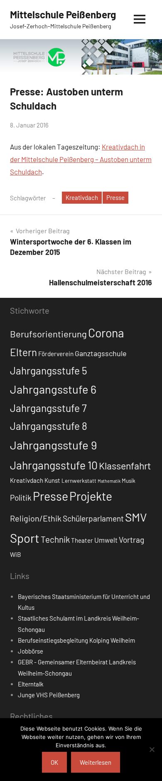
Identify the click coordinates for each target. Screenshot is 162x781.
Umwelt (106, 540)
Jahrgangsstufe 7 (48, 408)
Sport (24, 538)
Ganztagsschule (101, 353)
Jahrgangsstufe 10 (54, 465)
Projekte (90, 496)
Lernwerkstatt (78, 480)
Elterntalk (31, 684)
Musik (128, 480)
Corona (106, 333)
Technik (55, 539)
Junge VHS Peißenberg (49, 695)
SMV (136, 517)
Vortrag (131, 539)
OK (54, 762)
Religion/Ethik (35, 518)
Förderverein (56, 353)
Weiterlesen (95, 762)
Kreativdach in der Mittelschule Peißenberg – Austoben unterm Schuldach (81, 159)
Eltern (23, 352)
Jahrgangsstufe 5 (48, 370)
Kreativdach (82, 197)
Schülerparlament (93, 518)
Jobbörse (30, 651)
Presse (115, 197)
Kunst (52, 480)
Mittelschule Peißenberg (63, 14)
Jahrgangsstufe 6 (53, 389)
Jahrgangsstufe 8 (48, 425)
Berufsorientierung (48, 333)
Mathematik (109, 481)
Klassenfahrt (125, 466)
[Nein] (151, 749)
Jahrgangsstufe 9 (53, 445)
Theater (82, 540)
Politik (21, 497)
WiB (15, 554)
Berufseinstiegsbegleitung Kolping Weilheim (76, 640)
